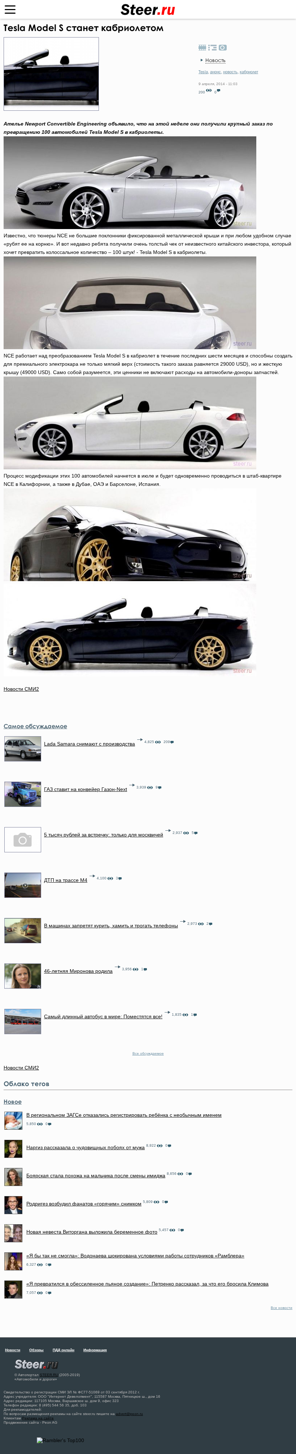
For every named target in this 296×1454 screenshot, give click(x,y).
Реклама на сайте (38, 1418)
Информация (95, 1350)
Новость (215, 60)
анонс (215, 71)
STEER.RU (49, 1375)
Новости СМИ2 (21, 689)
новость (230, 71)
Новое (13, 1101)
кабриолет (249, 71)
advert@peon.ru (129, 1414)
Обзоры (36, 1350)
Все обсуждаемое (148, 1053)
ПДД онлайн (63, 1350)
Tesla (203, 71)
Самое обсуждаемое (35, 726)
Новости (12, 1350)
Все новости (281, 1308)
